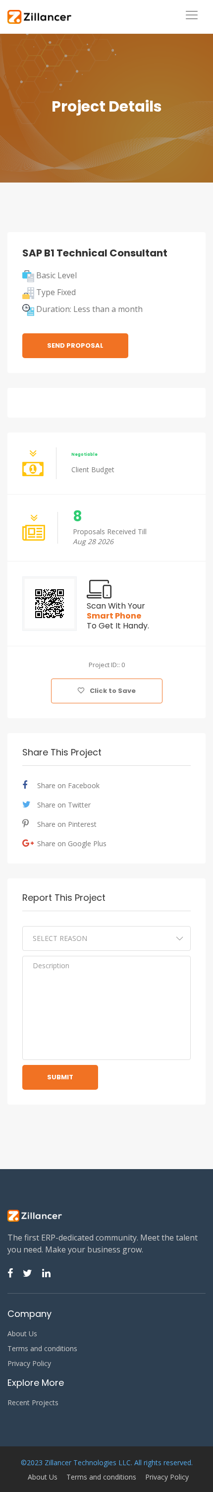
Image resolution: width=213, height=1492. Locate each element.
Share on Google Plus (71, 843)
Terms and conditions (42, 1349)
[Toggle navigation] (192, 15)
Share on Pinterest (67, 824)
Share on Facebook (68, 785)
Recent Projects (32, 1403)
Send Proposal (75, 345)
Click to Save (112, 690)
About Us (22, 1334)
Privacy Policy (29, 1364)
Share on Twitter (64, 804)
